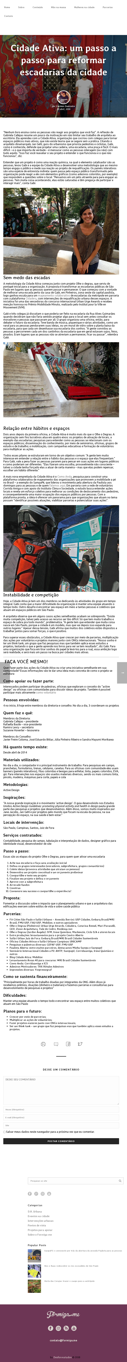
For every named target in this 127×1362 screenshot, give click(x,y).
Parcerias (108, 7)
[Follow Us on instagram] (43, 1194)
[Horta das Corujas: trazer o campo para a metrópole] (34, 1286)
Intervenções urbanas (40, 1220)
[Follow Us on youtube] (49, 1194)
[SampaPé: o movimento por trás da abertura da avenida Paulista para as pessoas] (34, 1255)
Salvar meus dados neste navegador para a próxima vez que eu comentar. (50, 1131)
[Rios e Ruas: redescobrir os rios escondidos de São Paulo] (34, 1271)
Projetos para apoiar (40, 1230)
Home (7, 7)
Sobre (21, 7)
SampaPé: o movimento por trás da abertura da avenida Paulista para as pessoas (83, 1250)
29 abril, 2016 (63, 109)
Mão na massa (58, 7)
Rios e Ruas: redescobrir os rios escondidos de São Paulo (71, 1266)
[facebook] (50, 1328)
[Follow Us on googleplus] (36, 1194)
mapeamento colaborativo (54, 295)
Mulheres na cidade (84, 7)
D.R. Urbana (35, 1211)
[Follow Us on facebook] (30, 1194)
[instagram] (58, 1328)
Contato (8, 16)
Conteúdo (38, 7)
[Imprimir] (43, 1043)
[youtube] (74, 1328)
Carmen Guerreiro (65, 106)
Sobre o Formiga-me (40, 1234)
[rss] (66, 1328)
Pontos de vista (37, 1225)
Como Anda (64, 476)
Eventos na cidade (38, 1216)
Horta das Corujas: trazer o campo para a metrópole (69, 1281)
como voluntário (46, 692)
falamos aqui (57, 485)
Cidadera (31, 298)
